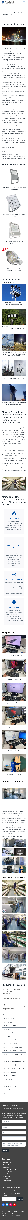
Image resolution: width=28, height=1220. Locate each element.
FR (16, 1215)
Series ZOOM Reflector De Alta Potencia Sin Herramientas (14, 188)
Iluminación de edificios (9, 1076)
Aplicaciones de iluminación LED (15, 13)
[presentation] (14, 176)
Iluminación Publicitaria (9, 1072)
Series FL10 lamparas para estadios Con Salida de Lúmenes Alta (14, 269)
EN (13, 1215)
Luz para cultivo (7, 1090)
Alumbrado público (8, 1015)
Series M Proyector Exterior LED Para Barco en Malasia (14, 379)
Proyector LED (6, 1176)
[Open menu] (24, 2)
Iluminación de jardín (9, 1029)
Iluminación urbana (8, 1018)
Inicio (3, 13)
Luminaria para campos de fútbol (12, 1051)
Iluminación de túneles (9, 1086)
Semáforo (5, 1093)
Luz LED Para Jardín (7, 1171)
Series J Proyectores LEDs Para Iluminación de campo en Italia (14, 303)
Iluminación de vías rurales (10, 1026)
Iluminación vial (7, 1022)
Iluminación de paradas (9, 1083)
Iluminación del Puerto (8, 66)
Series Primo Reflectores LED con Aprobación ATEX (14, 242)
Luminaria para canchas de (10, 1054)
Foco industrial (7, 1036)
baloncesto (22, 1054)
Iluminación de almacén (9, 1040)
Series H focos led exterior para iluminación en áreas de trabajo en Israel (14, 403)
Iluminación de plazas (9, 1033)
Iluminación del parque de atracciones (14, 1061)
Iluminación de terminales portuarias (13, 1068)
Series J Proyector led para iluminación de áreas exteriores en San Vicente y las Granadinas (14, 328)
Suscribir (20, 1199)
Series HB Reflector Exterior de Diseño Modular (14, 215)
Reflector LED (6, 1165)
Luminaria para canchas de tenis (12, 1047)
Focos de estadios (8, 1079)
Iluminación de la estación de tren (12, 1058)
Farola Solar (5, 1174)
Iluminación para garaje (9, 1065)
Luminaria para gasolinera (10, 1043)
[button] (14, 646)
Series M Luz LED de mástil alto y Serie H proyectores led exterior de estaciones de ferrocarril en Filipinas (14, 354)
